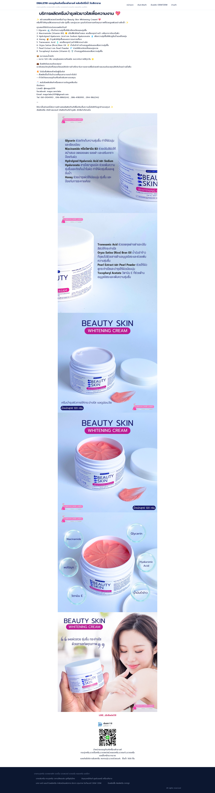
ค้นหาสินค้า (142, 4)
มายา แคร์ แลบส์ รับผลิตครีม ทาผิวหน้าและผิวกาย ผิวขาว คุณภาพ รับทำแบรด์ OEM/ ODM (68, 783)
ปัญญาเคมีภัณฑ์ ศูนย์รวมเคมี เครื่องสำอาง (96, 778)
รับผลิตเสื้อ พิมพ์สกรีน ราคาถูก (119, 783)
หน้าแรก (130, 4)
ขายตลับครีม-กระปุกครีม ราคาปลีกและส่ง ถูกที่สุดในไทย (55, 778)
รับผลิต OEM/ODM (159, 4)
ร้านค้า (174, 4)
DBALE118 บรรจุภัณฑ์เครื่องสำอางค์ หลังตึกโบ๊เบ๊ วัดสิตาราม (69, 3)
